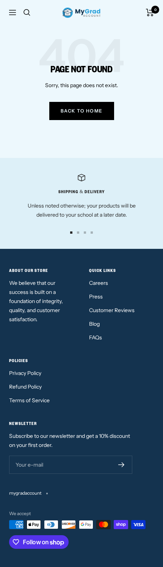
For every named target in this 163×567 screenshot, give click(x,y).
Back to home (82, 111)
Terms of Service (29, 400)
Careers (98, 283)
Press (96, 296)
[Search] (27, 12)
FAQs (95, 337)
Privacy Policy (25, 373)
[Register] (121, 464)
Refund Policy (25, 386)
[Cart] (150, 12)
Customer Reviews (112, 310)
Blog (94, 323)
